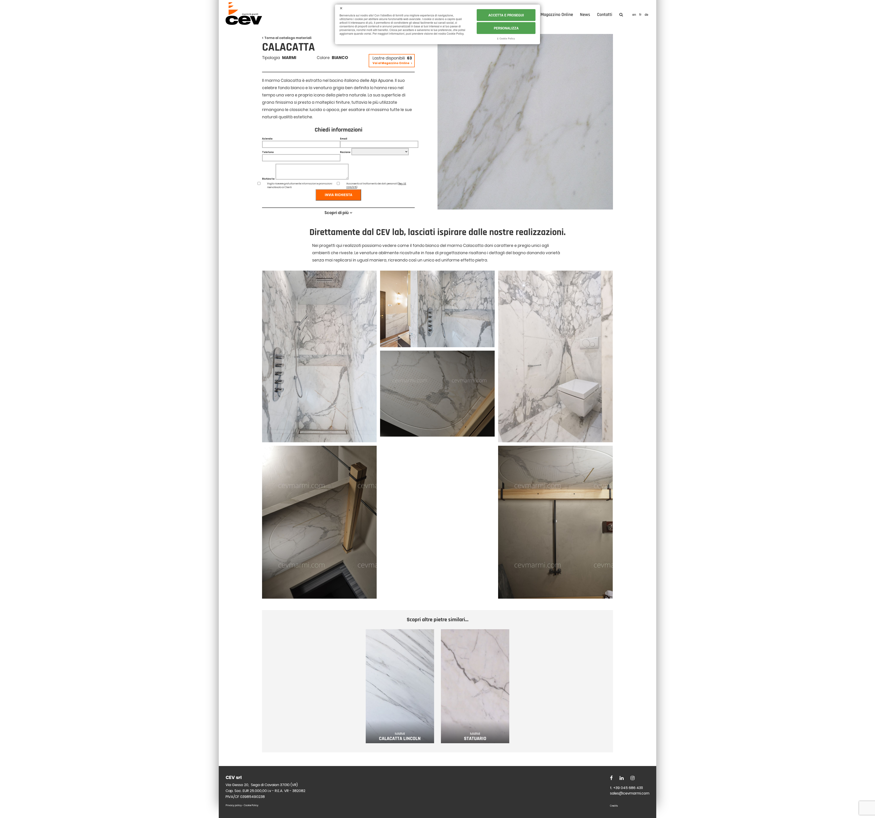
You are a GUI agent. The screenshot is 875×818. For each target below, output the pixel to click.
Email (343, 138)
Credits (614, 806)
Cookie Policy (251, 805)
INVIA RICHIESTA (338, 194)
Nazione (345, 152)
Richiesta (268, 179)
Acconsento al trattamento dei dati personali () (376, 185)
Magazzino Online (556, 14)
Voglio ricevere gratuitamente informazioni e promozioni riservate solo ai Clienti (299, 185)
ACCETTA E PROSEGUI (506, 15)
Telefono (268, 152)
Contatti (604, 14)
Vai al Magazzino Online (391, 63)
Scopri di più (336, 212)
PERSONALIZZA (506, 28)
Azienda (267, 138)
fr (640, 14)
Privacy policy (234, 805)
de (646, 14)
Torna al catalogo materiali (287, 38)
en (634, 14)
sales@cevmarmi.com (629, 793)
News (585, 14)
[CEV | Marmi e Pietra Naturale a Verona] (244, 23)
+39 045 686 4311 (628, 787)
